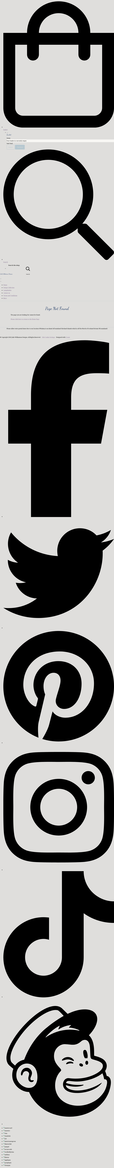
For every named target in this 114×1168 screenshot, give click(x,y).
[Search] (28, 268)
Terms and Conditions (10, 296)
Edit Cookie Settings (48, 337)
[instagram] (58, 870)
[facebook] (58, 516)
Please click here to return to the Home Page (25, 319)
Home (5, 285)
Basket (11, 147)
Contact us (6, 293)
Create (68, 337)
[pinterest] (58, 743)
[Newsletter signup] (58, 1124)
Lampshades (7, 290)
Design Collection (8, 288)
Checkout (20, 147)
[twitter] (58, 628)
